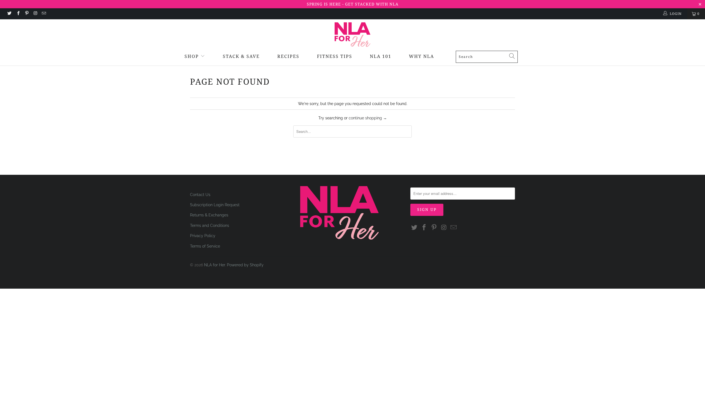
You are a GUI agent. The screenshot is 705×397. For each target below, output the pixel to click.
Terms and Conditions (209, 225)
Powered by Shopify (245, 265)
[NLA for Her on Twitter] (9, 14)
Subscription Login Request (215, 205)
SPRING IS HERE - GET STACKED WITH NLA (352, 4)
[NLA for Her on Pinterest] (26, 14)
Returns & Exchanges (209, 215)
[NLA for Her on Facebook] (17, 14)
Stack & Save (241, 56)
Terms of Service (205, 246)
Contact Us (200, 194)
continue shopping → (368, 118)
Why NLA (421, 56)
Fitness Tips (334, 56)
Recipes (288, 56)
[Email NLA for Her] (43, 14)
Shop (192, 56)
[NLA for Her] (352, 34)
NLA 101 (380, 56)
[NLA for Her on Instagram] (35, 14)
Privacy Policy (202, 236)
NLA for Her (214, 265)
